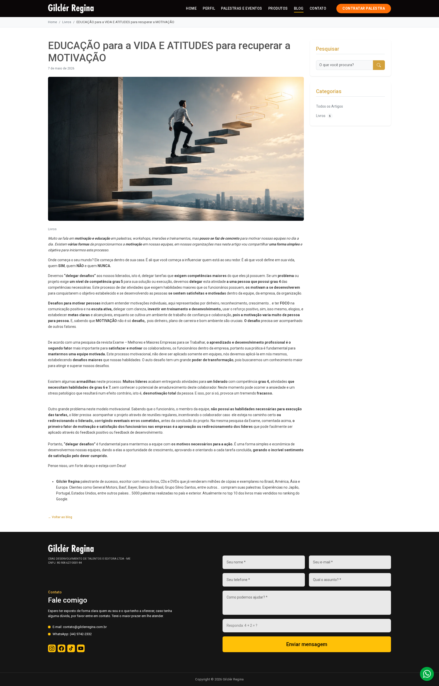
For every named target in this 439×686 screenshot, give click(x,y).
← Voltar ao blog (60, 517)
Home (191, 8)
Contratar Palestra (363, 8)
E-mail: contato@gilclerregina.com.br (80, 627)
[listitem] (52, 648)
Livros (66, 22)
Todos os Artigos (329, 106)
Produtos (278, 8)
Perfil (209, 8)
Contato (318, 8)
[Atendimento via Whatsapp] (427, 674)
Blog (299, 8)
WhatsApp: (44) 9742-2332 (72, 634)
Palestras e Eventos (241, 8)
